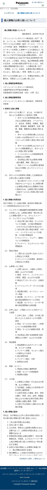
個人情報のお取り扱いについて (28, 13)
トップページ (9, 13)
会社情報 (3, 468)
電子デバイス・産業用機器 (9, 8)
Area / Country (25, 477)
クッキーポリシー (38, 2)
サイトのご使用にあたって (28, 468)
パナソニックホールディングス (12, 474)
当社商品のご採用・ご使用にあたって (32, 459)
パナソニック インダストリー (35, 474)
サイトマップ (12, 468)
